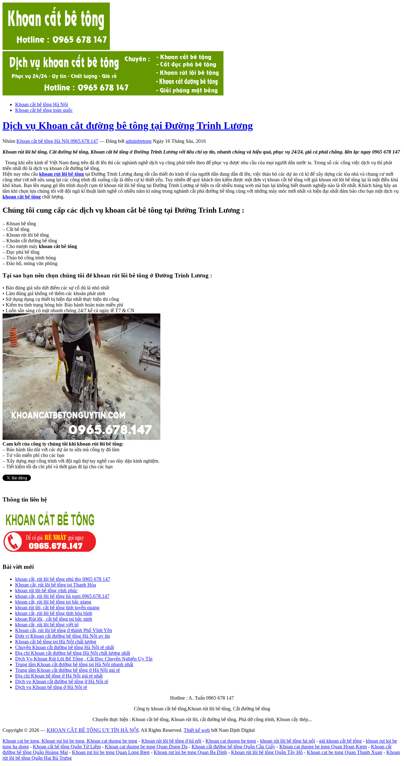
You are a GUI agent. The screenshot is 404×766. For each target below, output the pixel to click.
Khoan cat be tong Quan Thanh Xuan (344, 752)
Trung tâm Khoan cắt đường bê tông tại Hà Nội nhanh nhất (74, 664)
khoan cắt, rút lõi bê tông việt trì (47, 624)
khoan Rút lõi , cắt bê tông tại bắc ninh (53, 619)
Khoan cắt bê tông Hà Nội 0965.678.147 (57, 141)
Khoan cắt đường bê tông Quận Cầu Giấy (233, 746)
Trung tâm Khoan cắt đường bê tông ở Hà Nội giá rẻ (67, 670)
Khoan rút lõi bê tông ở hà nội (171, 741)
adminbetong (139, 141)
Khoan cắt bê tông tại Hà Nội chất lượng (55, 641)
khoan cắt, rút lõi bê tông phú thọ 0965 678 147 (62, 579)
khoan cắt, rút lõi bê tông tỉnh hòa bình (53, 613)
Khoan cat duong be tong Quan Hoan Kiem (323, 746)
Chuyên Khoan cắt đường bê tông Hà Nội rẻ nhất (64, 647)
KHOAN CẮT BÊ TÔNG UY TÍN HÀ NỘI (93, 730)
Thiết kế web (197, 730)
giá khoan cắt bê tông (340, 741)
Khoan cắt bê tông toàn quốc (44, 110)
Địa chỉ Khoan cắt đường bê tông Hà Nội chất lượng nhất (72, 653)
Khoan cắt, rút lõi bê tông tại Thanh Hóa (55, 584)
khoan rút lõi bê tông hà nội (287, 741)
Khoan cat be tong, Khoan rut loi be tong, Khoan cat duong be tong (70, 741)
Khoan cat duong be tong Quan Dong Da (146, 746)
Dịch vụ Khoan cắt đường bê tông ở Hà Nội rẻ (61, 681)
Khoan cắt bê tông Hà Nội (41, 104)
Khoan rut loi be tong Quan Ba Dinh (190, 752)
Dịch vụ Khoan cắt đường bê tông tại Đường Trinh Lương (128, 125)
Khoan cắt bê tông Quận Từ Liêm (67, 746)
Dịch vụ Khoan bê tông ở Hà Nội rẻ (51, 687)
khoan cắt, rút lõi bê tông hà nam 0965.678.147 (62, 596)
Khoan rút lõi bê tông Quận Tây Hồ (267, 752)
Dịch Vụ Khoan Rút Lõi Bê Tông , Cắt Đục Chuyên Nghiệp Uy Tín (83, 658)
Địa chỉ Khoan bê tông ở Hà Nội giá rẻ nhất (59, 675)
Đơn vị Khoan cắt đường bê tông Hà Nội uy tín (62, 636)
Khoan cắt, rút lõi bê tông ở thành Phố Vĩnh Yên (63, 630)
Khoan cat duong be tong (230, 741)
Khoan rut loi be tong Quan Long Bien (111, 752)
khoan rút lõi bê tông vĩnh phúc (46, 590)
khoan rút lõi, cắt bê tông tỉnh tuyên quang (57, 607)
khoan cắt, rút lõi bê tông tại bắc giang (53, 602)
